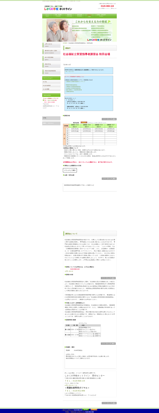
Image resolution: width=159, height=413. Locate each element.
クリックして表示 (69, 170)
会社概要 (46, 89)
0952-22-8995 (51, 100)
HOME (65, 43)
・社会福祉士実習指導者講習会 (73, 88)
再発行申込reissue (48, 65)
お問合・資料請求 (101, 15)
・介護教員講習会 (69, 91)
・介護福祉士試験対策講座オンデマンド (75, 81)
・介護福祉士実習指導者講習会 (73, 86)
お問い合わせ (69, 271)
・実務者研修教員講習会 (71, 85)
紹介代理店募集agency (49, 58)
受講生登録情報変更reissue (50, 72)
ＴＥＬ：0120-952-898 (75, 391)
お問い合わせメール (71, 385)
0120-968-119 (107, 6)
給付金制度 (47, 85)
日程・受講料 (58, 15)
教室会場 (79, 15)
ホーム (47, 15)
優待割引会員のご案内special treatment (51, 52)
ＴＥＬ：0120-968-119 (75, 381)
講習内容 (69, 15)
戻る (45, 81)
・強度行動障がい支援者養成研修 (73, 89)
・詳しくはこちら (69, 71)
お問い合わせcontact (48, 45)
